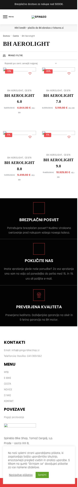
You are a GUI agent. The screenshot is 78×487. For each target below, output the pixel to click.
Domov (6, 35)
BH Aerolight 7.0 (58, 98)
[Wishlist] (30, 73)
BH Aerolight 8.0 (19, 166)
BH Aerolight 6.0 (19, 98)
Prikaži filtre (15, 55)
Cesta (16, 35)
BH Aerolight (15, 90)
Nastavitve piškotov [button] (21, 475)
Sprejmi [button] (42, 474)
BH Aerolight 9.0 (58, 163)
